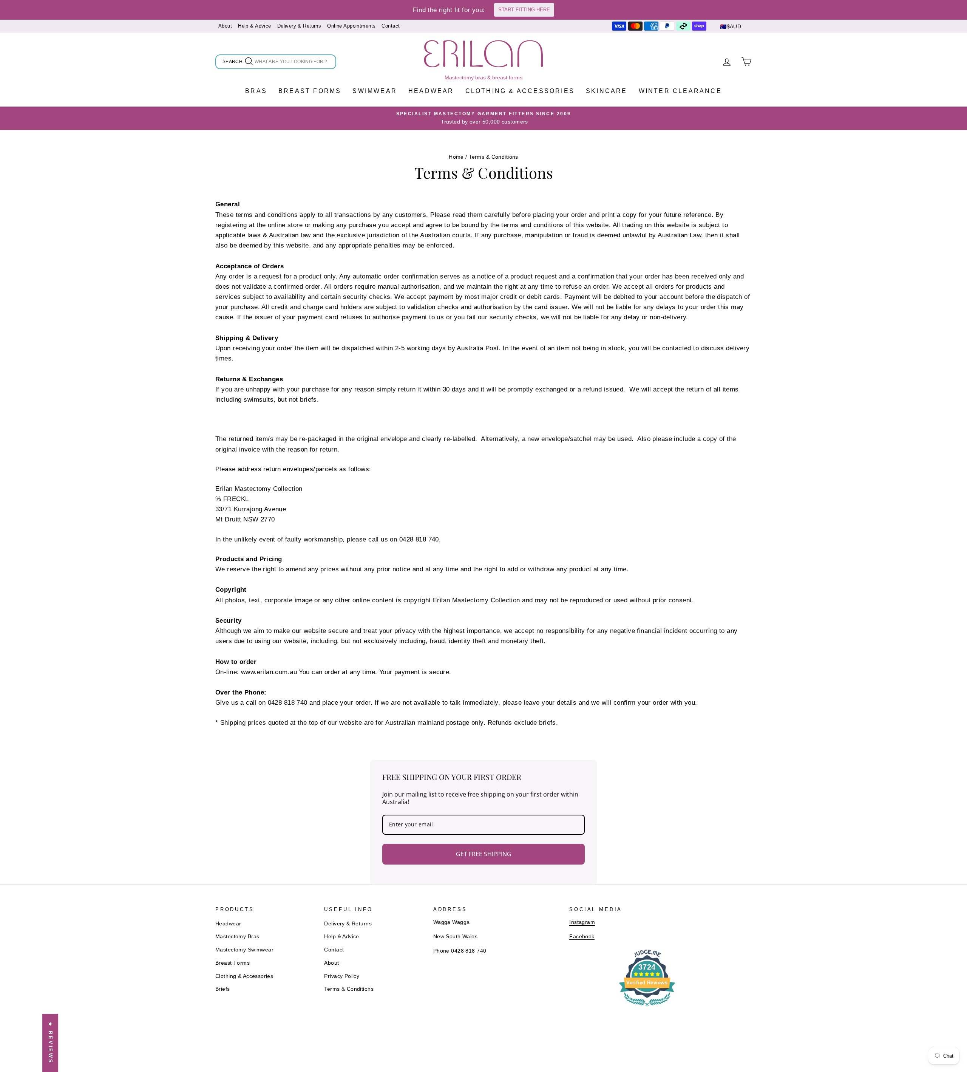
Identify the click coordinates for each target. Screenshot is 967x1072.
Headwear (431, 91)
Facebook (581, 936)
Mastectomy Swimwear (244, 950)
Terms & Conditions (349, 989)
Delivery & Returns (299, 26)
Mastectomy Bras (237, 936)
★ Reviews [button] (50, 1043)
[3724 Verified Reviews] (647, 1007)
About (225, 26)
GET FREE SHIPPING (483, 854)
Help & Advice (254, 26)
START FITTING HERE (524, 9)
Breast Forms (309, 91)
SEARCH (233, 63)
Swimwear (374, 91)
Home (456, 157)
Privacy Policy (341, 976)
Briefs (222, 989)
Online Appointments (351, 26)
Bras (256, 91)
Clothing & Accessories (520, 91)
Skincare (606, 91)
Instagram (582, 922)
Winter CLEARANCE (680, 91)
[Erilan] (483, 54)
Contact (391, 26)
